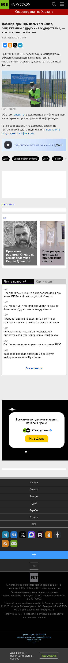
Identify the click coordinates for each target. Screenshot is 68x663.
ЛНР (45, 158)
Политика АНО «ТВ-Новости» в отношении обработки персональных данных (34, 615)
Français (34, 496)
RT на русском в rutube (40, 534)
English (34, 482)
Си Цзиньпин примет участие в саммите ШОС (32, 344)
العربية (34, 503)
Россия (57, 158)
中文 (34, 524)
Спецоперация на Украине (34, 11)
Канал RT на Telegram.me (5, 534)
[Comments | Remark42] (34, 184)
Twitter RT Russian (22, 534)
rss (5, 543)
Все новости (34, 368)
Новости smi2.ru (8, 204)
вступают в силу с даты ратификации (31, 131)
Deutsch (34, 489)
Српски (34, 517)
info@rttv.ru (47, 609)
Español (34, 510)
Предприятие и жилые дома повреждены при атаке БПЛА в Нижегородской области (32, 294)
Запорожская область (25, 158)
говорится (19, 114)
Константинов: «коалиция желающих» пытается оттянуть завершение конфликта (30, 333)
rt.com (33, 592)
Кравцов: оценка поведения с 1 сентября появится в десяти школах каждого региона (31, 320)
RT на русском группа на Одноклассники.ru (48, 534)
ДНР (5, 158)
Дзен (58, 145)
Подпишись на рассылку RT (13, 543)
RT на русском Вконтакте (13, 534)
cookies (14, 658)
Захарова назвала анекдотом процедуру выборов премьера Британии (28, 355)
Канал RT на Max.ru (31, 534)
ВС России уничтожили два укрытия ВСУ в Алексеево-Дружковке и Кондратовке (30, 307)
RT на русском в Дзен (57, 534)
